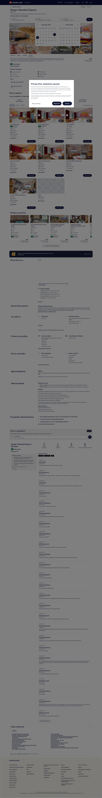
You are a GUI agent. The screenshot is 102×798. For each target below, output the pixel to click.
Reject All (57, 103)
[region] (51, 93)
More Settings (36, 103)
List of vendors (34, 98)
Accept (67, 103)
